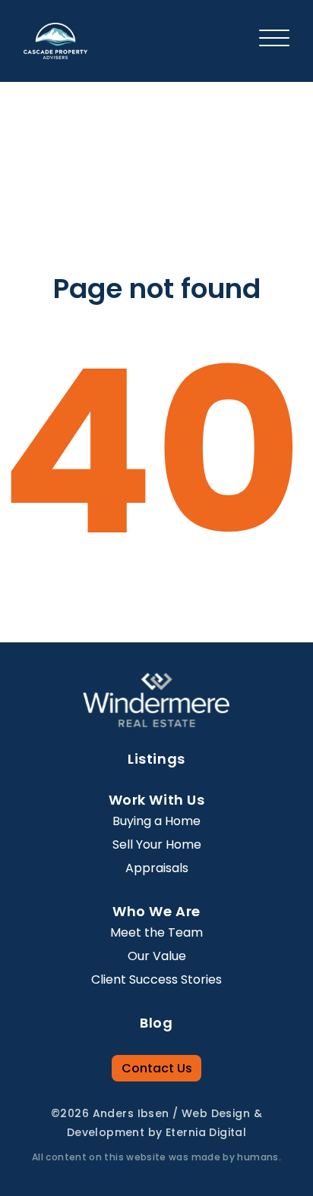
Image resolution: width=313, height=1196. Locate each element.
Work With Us (156, 799)
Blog (156, 1022)
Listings (156, 758)
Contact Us (157, 1068)
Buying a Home (156, 821)
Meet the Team (156, 932)
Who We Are (156, 911)
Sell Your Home (156, 844)
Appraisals (156, 868)
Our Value (157, 956)
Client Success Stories (156, 979)
